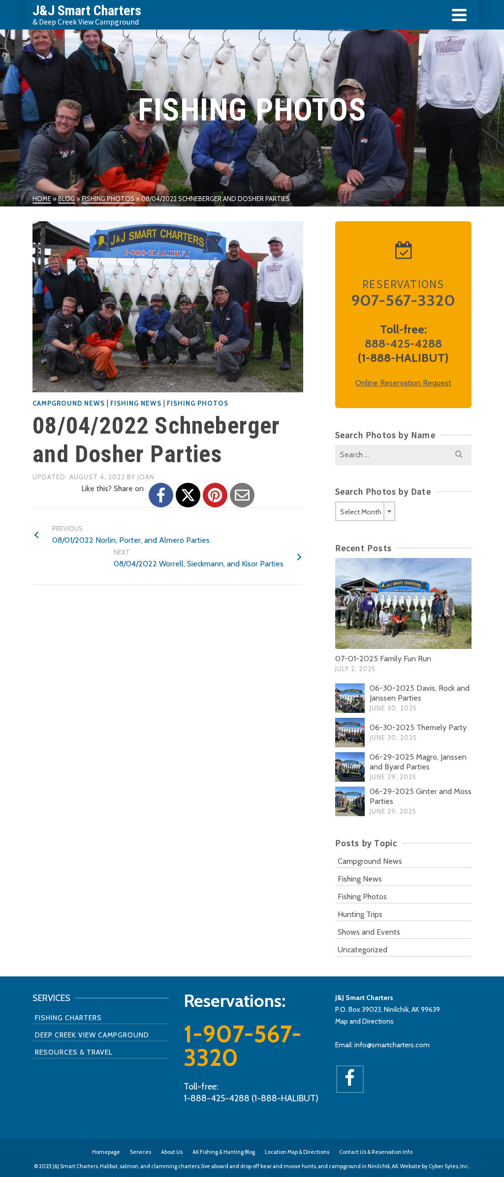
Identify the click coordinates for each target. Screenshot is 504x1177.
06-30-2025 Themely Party (418, 727)
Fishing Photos (197, 403)
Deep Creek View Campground (92, 1034)
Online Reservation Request (403, 382)
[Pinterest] (215, 495)
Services (140, 1151)
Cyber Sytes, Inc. (449, 1166)
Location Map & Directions (297, 1151)
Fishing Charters (68, 1017)
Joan (146, 477)
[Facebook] (161, 495)
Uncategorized (362, 949)
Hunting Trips (360, 914)
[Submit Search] (459, 455)
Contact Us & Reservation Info (375, 1151)
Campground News (68, 403)
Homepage (106, 1151)
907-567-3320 (403, 300)
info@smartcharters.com (392, 1044)
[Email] (242, 495)
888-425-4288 (403, 343)
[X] (188, 495)
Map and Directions (364, 1021)
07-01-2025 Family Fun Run (383, 658)
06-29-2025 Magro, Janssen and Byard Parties (418, 761)
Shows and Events (369, 932)
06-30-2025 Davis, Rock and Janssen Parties (420, 693)
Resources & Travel (74, 1052)
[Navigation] (459, 14)
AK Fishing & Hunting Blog (223, 1151)
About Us (172, 1151)
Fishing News (135, 403)
